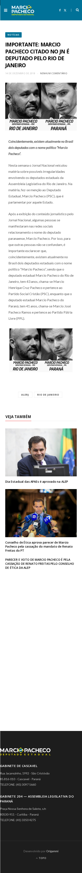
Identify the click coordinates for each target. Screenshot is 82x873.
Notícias (13, 34)
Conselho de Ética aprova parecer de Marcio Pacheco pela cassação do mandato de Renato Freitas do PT (39, 546)
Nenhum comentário (53, 73)
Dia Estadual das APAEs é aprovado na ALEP (36, 482)
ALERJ (25, 394)
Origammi (52, 851)
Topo (42, 858)
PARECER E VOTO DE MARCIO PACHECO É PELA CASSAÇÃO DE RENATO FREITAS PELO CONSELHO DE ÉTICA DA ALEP (39, 564)
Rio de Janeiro (48, 394)
